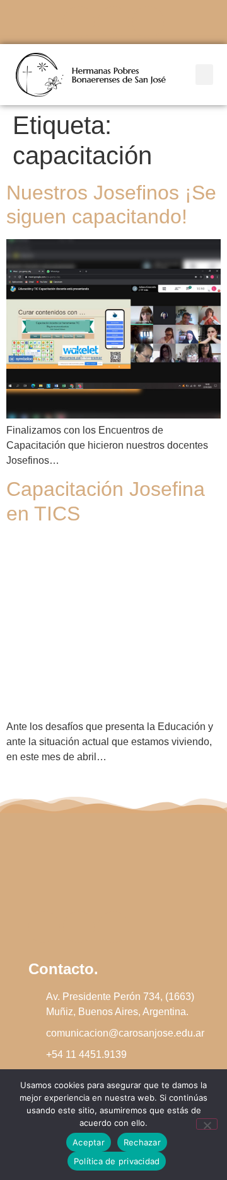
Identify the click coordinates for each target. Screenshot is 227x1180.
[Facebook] (79, 22)
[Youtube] (148, 22)
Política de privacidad (117, 1161)
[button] (204, 74)
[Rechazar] (207, 1124)
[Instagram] (113, 22)
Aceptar (89, 1142)
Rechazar (142, 1142)
